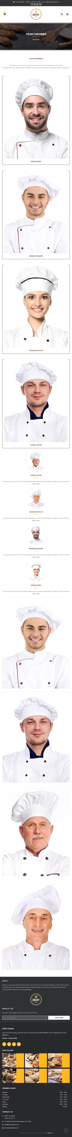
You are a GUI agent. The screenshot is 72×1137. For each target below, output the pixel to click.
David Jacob (36, 445)
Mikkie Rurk (36, 161)
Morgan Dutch (36, 350)
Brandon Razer (36, 256)
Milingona (50, 1133)
